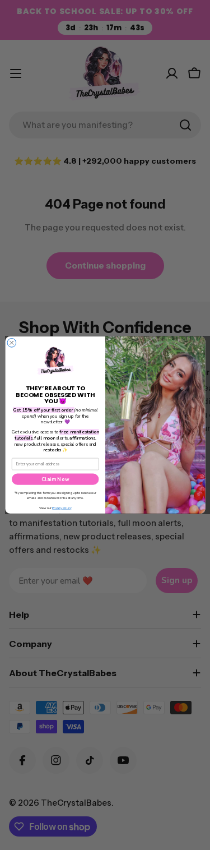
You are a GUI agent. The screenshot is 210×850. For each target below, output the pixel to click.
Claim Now (55, 478)
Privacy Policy (61, 508)
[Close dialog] (11, 343)
